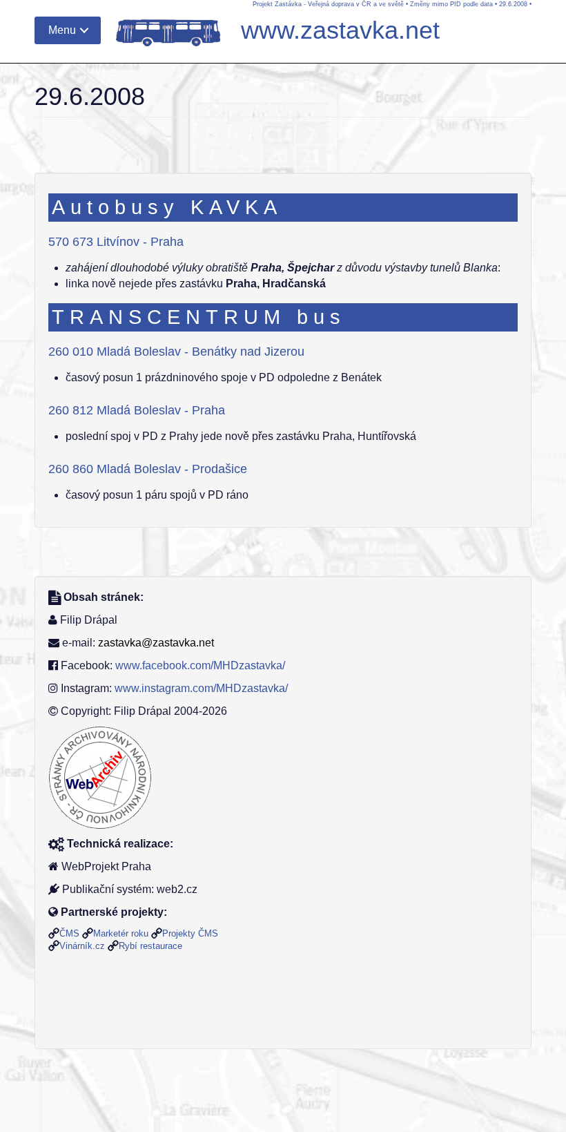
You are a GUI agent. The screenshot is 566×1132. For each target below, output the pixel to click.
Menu (62, 30)
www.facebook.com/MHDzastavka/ (200, 665)
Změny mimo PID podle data (451, 4)
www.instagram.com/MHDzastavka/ (201, 688)
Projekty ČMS (190, 933)
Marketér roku (120, 933)
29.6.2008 (513, 4)
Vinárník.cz (82, 946)
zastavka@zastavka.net (156, 643)
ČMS (69, 933)
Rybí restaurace (150, 946)
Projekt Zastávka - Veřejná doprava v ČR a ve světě (328, 4)
